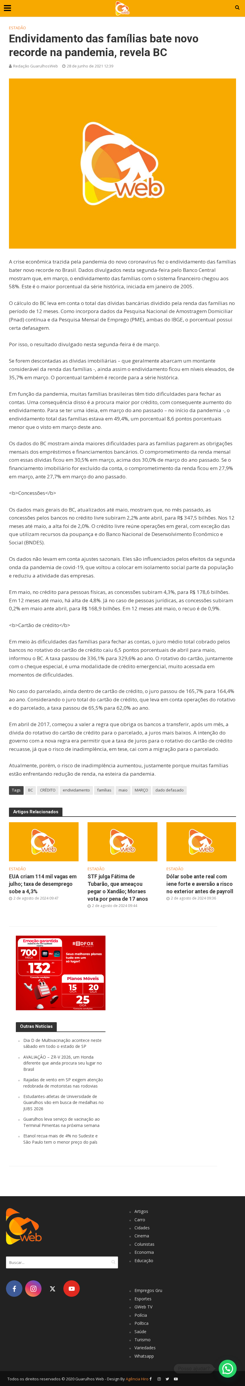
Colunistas (144, 1244)
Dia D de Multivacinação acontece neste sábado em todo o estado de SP (62, 1043)
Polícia (140, 1315)
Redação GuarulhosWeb (35, 66)
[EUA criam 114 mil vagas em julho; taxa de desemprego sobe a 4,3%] (44, 841)
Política (141, 1323)
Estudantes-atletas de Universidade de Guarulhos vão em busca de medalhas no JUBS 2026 (63, 1102)
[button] (228, 1369)
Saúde (140, 1331)
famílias (104, 790)
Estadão (17, 27)
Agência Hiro (137, 1379)
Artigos (141, 1211)
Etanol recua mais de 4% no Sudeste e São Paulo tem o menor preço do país (60, 1139)
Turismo (142, 1339)
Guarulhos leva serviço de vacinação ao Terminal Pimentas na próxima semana (61, 1122)
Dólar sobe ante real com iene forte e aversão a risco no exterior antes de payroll (199, 884)
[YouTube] (71, 1288)
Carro (139, 1219)
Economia (144, 1252)
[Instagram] (33, 1288)
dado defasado (169, 790)
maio (123, 790)
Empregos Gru (148, 1290)
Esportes (142, 1299)
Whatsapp (144, 1356)
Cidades (142, 1228)
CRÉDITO (48, 790)
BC (30, 790)
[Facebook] (14, 1288)
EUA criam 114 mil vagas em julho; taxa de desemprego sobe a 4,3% (42, 884)
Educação (143, 1260)
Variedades (145, 1347)
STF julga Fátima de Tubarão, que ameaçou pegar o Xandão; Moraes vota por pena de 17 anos (118, 888)
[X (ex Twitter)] (52, 1288)
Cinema (141, 1236)
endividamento (76, 790)
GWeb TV (143, 1307)
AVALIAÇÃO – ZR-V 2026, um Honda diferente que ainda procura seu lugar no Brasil (62, 1063)
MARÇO (141, 790)
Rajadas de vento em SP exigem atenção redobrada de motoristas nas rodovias (63, 1082)
